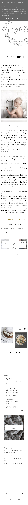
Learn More (11, 19)
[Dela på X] (1, 232)
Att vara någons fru (12, 406)
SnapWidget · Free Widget (19, 370)
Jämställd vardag (11, 395)
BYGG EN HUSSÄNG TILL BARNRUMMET (13, 452)
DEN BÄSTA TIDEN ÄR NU (13, 463)
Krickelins (9, 378)
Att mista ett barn (9, 456)
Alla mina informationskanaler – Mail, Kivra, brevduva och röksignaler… (14, 383)
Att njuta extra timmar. (13, 408)
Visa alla (22, 410)
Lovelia (14, 228)
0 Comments (13, 230)
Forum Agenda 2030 (12, 397)
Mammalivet (20, 228)
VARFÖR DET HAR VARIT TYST (12, 402)
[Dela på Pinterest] (6, 232)
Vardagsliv (4, 230)
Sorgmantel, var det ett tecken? (13, 448)
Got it (19, 19)
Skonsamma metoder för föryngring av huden (13, 391)
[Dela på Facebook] (4, 232)
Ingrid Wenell (10, 389)
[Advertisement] (14, 307)
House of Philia (11, 400)
